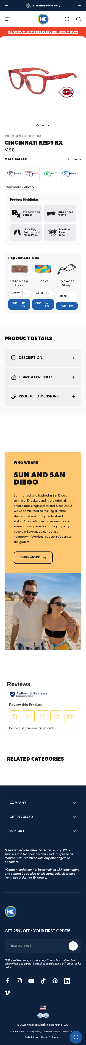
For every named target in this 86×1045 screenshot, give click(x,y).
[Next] (80, 5)
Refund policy (17, 1031)
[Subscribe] (73, 946)
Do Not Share (32, 1037)
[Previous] (6, 5)
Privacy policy (34, 1031)
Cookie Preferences (51, 1037)
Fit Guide (74, 159)
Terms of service (52, 1031)
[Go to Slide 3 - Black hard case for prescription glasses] (48, 125)
